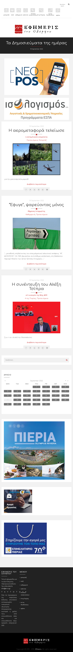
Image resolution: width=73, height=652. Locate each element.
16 (46, 395)
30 (46, 404)
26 (8, 404)
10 (55, 391)
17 (55, 395)
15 (36, 395)
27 (17, 404)
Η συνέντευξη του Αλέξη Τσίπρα (36, 286)
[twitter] (30, 189)
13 (17, 395)
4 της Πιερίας (30, 298)
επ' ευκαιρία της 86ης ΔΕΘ (36, 295)
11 (65, 391)
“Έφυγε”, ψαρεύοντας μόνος (36, 205)
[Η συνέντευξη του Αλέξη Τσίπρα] (36, 317)
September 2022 (36, 381)
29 (36, 404)
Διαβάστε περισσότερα (36, 184)
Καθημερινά (30, 214)
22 (36, 400)
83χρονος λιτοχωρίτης (36, 211)
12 (7, 395)
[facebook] (26, 189)
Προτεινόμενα (32, 140)
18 (65, 395)
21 (27, 400)
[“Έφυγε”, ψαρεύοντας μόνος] (36, 233)
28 (27, 404)
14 (27, 395)
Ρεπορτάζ (42, 140)
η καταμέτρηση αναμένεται (36, 137)
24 (56, 400)
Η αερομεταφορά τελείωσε (36, 130)
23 (46, 400)
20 (17, 400)
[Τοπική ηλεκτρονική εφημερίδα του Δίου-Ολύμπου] (36, 29)
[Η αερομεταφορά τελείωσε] (36, 159)
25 (65, 400)
